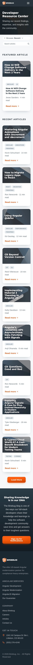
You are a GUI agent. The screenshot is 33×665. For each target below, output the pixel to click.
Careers (5, 615)
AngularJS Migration (11, 594)
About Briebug (8, 611)
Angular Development (11, 586)
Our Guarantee (8, 598)
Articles (5, 619)
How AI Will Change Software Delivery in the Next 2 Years (16, 91)
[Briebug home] (8, 3)
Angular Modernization (12, 590)
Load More (16, 480)
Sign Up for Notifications (16, 540)
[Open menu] (28, 3)
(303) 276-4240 (13, 642)
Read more (11, 106)
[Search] (28, 43)
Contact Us (7, 623)
